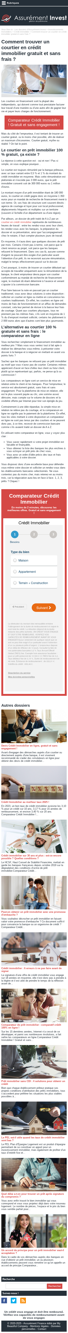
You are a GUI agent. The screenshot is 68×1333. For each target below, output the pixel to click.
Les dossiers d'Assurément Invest (30, 29)
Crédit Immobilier (21, 32)
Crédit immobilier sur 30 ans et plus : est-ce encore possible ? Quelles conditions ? (31, 857)
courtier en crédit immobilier (16, 222)
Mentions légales (39, 1326)
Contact (42, 1329)
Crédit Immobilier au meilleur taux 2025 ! (25, 802)
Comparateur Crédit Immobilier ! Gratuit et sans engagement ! (34, 122)
